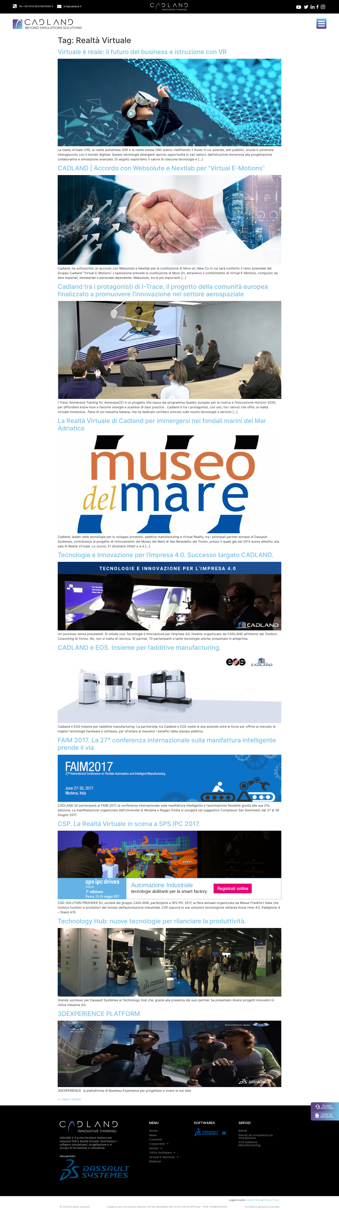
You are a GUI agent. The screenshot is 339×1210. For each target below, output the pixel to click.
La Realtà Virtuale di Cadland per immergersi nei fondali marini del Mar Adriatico (162, 424)
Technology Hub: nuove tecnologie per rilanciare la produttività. (152, 921)
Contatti (155, 1139)
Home (153, 1131)
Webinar (155, 1161)
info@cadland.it (72, 6)
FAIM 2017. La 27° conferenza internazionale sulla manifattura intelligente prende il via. (167, 743)
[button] (224, 1133)
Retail (243, 1131)
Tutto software (160, 1153)
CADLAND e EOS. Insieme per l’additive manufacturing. (139, 647)
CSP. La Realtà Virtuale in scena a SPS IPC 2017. (129, 824)
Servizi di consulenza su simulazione (256, 1136)
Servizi (153, 1148)
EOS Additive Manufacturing (249, 1143)
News (153, 1135)
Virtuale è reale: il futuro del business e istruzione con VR (142, 52)
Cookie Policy (253, 1199)
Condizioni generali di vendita (262, 1206)
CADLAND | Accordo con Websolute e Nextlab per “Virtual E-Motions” (161, 168)
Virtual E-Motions (162, 1157)
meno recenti (69, 1099)
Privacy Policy (271, 1199)
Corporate (157, 1144)
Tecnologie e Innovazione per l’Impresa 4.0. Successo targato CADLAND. (165, 555)
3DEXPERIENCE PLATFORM (99, 1014)
